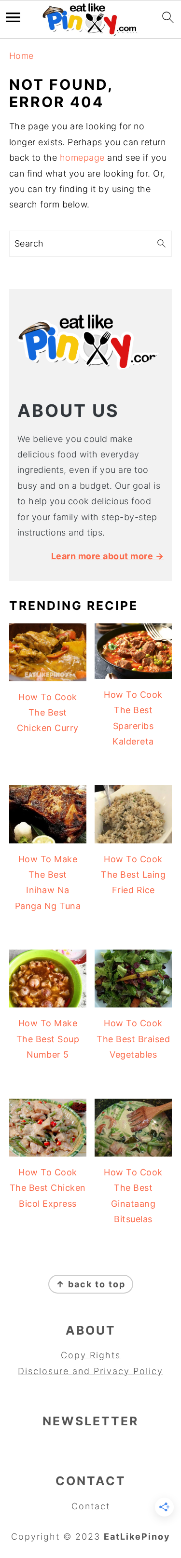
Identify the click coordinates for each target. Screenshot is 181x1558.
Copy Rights (91, 1355)
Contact (90, 1506)
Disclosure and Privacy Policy (90, 1371)
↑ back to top (90, 1284)
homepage (82, 157)
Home (21, 56)
